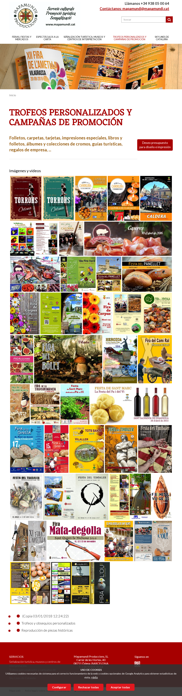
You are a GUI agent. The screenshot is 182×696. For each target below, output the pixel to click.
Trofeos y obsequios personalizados (48, 623)
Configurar (59, 687)
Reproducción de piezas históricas (47, 630)
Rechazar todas (88, 687)
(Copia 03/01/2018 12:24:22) (45, 616)
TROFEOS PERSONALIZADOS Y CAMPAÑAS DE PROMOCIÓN (129, 38)
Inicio (12, 95)
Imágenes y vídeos (25, 170)
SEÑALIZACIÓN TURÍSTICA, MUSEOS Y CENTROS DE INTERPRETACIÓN (84, 38)
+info (94, 677)
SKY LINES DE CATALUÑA (162, 38)
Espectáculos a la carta (47, 38)
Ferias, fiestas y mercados (21, 38)
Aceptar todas (120, 687)
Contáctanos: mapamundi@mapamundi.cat (134, 8)
